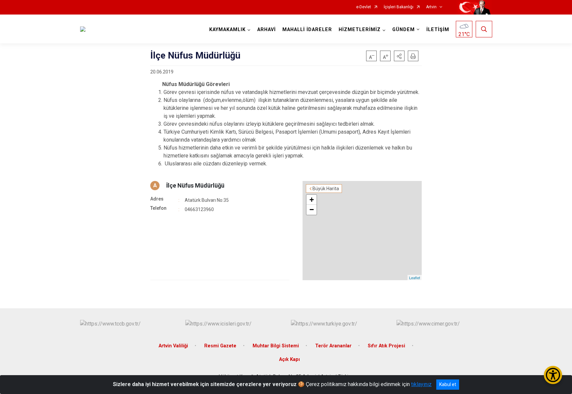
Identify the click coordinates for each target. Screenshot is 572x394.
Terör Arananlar (333, 346)
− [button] (312, 209)
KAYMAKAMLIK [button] (227, 29)
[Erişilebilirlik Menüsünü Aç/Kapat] (553, 375)
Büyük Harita (325, 188)
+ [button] (312, 200)
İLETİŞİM (437, 29)
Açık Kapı (289, 359)
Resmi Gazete (220, 346)
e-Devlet (363, 7)
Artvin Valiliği (173, 346)
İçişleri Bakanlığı (398, 7)
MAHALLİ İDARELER (307, 29)
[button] (399, 56)
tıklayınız (421, 384)
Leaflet (414, 277)
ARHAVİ (266, 29)
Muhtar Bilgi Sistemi (276, 346)
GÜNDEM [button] (403, 29)
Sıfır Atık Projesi (386, 346)
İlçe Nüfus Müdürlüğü (195, 185)
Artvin (431, 7)
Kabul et (447, 384)
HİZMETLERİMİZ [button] (360, 29)
